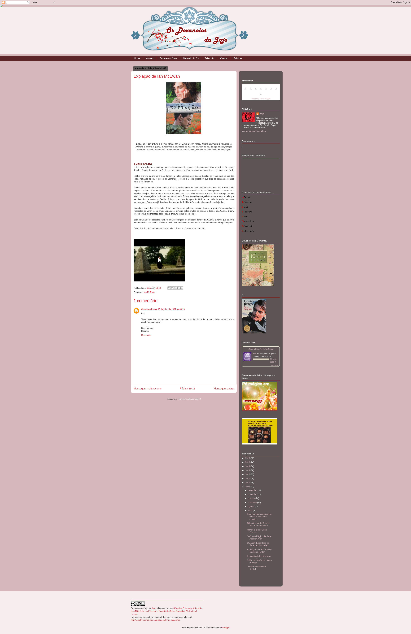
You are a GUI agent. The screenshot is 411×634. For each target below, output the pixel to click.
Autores (149, 58)
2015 (247, 462)
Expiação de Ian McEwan (259, 556)
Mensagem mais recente (148, 388)
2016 (247, 458)
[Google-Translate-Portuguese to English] (271, 90)
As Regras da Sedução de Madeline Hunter (259, 550)
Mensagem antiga (224, 388)
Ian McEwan (149, 292)
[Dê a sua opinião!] (172, 288)
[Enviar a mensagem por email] (169, 288)
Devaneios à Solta (168, 58)
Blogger (225, 627)
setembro (252, 502)
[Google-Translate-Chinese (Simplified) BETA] (245, 90)
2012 (247, 474)
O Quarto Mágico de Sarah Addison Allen (259, 537)
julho (250, 510)
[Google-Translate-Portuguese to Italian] (260, 90)
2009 (247, 486)
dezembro (253, 490)
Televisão (209, 58)
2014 (247, 466)
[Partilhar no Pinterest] (181, 288)
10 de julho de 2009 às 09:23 (171, 309)
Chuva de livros (149, 309)
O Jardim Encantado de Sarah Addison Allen (258, 544)
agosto (251, 506)
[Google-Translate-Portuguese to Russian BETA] (276, 90)
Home (137, 58)
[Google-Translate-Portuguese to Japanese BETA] (266, 90)
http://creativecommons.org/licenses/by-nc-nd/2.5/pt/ (155, 620)
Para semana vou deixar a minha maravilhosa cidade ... (259, 516)
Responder (146, 335)
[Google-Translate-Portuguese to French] (250, 90)
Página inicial (187, 388)
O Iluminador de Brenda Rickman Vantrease (258, 524)
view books (274, 365)
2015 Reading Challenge (261, 348)
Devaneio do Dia (191, 58)
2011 (247, 478)
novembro (253, 494)
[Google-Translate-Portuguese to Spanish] (260, 96)
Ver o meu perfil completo (254, 131)
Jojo (262, 113)
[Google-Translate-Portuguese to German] (255, 90)
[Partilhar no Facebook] (178, 288)
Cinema (223, 58)
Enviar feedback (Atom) (190, 399)
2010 (247, 482)
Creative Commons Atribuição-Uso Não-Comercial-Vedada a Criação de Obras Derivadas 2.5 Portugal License (166, 611)
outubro (251, 498)
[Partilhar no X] (175, 288)
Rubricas (238, 58)
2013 (247, 470)
